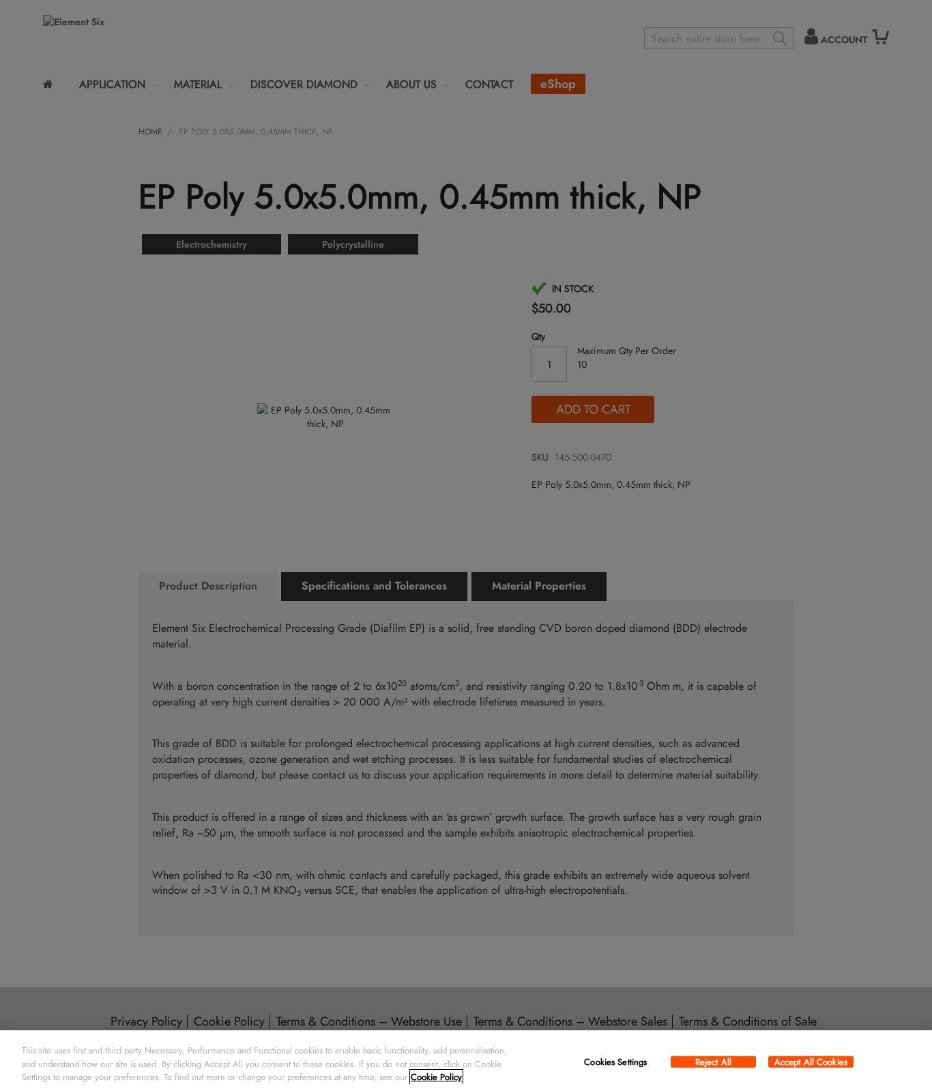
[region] (466, 1060)
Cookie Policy (436, 1077)
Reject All (713, 1062)
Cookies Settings (615, 1061)
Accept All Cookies (810, 1062)
